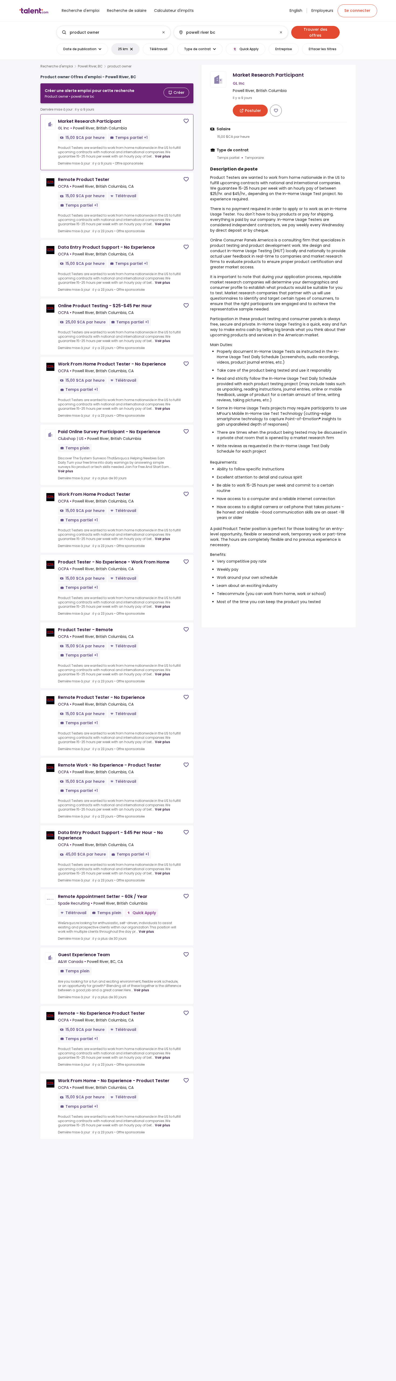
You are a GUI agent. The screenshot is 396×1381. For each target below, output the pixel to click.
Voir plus (162, 156)
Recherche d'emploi (56, 66)
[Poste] (109, 32)
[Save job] (186, 121)
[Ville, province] (226, 32)
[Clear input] (163, 32)
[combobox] (113, 32)
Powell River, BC (90, 66)
